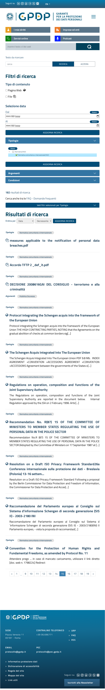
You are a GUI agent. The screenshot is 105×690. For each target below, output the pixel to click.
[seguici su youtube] (26, 3)
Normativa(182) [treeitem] (20, 151)
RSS (73, 640)
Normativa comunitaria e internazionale (36, 232)
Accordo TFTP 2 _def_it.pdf (29, 264)
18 (81, 574)
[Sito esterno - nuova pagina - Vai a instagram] (82, 675)
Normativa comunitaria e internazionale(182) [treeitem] (33, 155)
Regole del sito (16, 670)
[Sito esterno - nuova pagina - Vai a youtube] (86, 675)
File (9, 97)
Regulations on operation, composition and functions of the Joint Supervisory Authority (54, 387)
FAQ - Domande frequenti (41, 198)
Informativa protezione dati (22, 661)
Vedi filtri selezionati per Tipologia (52, 205)
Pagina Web (14, 90)
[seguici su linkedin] (18, 3)
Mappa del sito (16, 675)
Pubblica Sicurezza (27, 296)
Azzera (94, 112)
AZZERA (84, 64)
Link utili (13, 680)
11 (37, 574)
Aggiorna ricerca (52, 132)
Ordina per (10, 220)
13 (50, 574)
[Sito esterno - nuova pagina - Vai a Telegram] (90, 675)
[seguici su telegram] (30, 3)
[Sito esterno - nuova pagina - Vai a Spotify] (98, 675)
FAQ (73, 635)
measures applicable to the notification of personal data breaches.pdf (55, 243)
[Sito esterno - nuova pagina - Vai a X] (94, 675)
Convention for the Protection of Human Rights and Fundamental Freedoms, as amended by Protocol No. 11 (54, 551)
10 (31, 574)
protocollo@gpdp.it (15, 651)
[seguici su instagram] (22, 3)
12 (43, 574)
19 (87, 574)
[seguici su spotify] (37, 3)
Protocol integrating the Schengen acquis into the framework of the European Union (54, 318)
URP (73, 630)
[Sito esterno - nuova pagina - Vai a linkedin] (78, 675)
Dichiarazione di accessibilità (23, 666)
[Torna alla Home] (44, 16)
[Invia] (88, 46)
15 (62, 574)
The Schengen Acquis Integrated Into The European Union (49, 352)
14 (56, 574)
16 (68, 574)
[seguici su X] (33, 3)
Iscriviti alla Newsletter (80, 682)
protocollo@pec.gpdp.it (48, 651)
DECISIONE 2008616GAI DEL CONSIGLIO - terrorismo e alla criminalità (55, 287)
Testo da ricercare (14, 57)
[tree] (52, 153)
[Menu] (93, 17)
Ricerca (63, 64)
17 (75, 574)
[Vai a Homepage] (26, 620)
